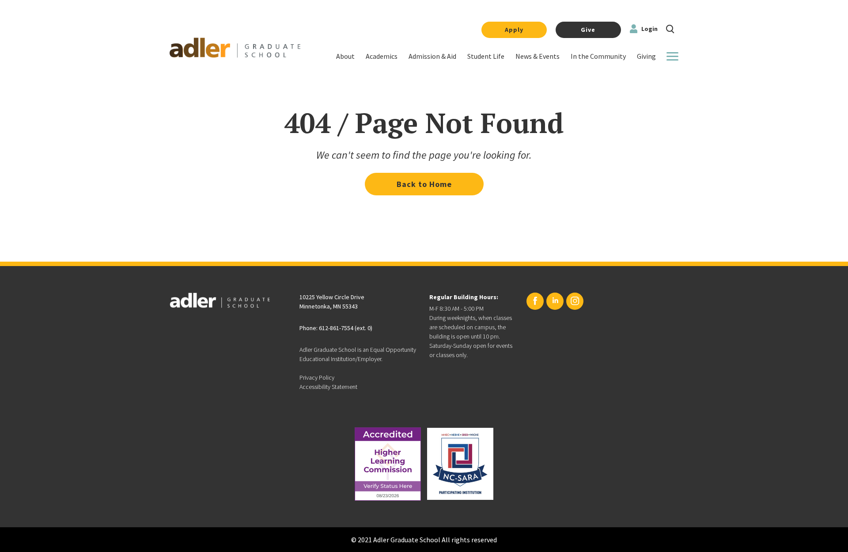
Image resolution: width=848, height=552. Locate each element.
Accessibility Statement (328, 387)
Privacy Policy (316, 377)
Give (588, 30)
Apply (514, 30)
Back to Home (424, 184)
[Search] (670, 28)
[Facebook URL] (535, 301)
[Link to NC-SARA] (460, 464)
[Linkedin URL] (555, 301)
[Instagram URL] (574, 301)
